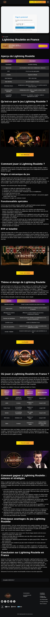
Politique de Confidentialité (43, 597)
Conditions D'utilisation (42, 594)
